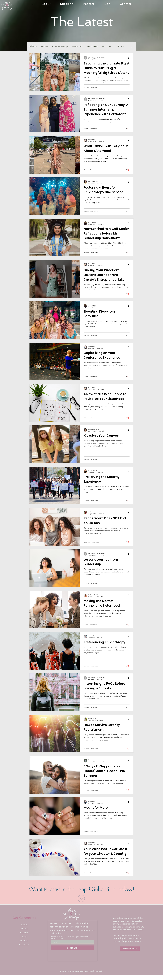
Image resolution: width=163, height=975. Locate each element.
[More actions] (129, 57)
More (119, 46)
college (44, 46)
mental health (92, 46)
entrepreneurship (60, 46)
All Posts (33, 46)
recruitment (107, 46)
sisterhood (77, 46)
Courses (24, 932)
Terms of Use (88, 971)
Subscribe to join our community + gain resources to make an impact (70, 937)
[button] (131, 47)
